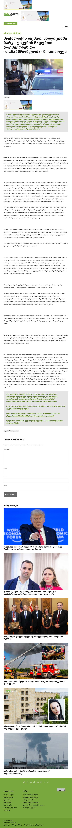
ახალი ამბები (12, 33)
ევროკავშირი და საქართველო (34, 805)
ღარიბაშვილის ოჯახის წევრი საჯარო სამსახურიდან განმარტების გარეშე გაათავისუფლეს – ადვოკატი (30, 592)
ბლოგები (7, 810)
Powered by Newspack (10, 822)
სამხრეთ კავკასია (10, 807)
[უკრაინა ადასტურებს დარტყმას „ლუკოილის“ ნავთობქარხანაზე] (36, 751)
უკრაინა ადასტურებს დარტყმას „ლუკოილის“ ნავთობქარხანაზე (27, 772)
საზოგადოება (9, 797)
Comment (7, 449)
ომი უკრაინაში (28, 800)
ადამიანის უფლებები (11, 431)
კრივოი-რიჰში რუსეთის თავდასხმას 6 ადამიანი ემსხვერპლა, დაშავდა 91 (35, 682)
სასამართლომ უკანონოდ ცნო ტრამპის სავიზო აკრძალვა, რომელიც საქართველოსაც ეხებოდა (33, 547)
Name (5, 468)
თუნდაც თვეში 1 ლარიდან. (43, 416)
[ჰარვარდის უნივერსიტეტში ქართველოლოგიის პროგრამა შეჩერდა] (36, 616)
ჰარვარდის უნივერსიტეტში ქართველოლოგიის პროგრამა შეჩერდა (33, 637)
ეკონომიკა (7, 800)
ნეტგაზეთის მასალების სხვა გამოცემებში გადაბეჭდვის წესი (24, 825)
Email (5, 477)
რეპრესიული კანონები (31, 802)
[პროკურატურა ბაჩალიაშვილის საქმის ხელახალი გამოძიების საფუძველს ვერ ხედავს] (36, 706)
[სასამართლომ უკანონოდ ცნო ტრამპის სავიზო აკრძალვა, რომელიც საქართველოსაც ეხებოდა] (36, 526)
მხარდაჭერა (10, 23)
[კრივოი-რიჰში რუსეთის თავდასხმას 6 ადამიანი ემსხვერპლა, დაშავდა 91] (36, 661)
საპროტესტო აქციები (30, 797)
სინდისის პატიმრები (30, 795)
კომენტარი (7, 802)
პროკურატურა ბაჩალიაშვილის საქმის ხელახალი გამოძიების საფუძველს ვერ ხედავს (35, 727)
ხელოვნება (8, 805)
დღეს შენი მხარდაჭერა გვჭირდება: (21, 413)
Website (6, 485)
